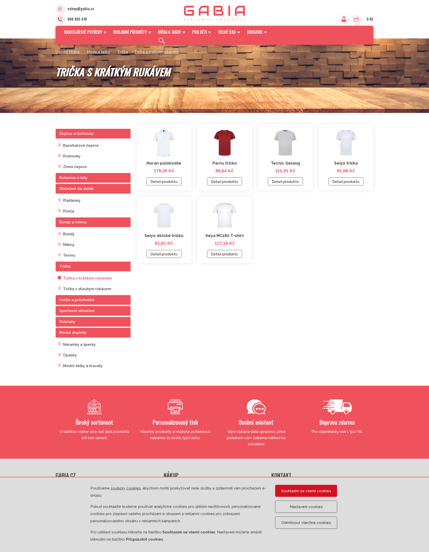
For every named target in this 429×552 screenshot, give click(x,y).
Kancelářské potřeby (83, 32)
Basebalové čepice (81, 145)
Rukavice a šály (73, 177)
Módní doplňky (73, 332)
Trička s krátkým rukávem (156, 52)
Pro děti (199, 32)
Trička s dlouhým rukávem (87, 289)
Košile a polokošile (76, 300)
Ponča (68, 211)
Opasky (70, 355)
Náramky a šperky (79, 344)
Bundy (68, 234)
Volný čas (227, 32)
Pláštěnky (71, 200)
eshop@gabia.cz (81, 8)
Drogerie (255, 32)
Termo (69, 255)
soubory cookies (126, 488)
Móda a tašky (169, 32)
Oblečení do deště (76, 188)
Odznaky (67, 321)
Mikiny (68, 244)
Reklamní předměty (130, 32)
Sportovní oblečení (77, 311)
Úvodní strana (67, 52)
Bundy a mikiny (73, 222)
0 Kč (370, 19)
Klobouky (71, 156)
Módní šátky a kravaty (83, 366)
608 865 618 (77, 19)
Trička (122, 52)
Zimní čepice (75, 167)
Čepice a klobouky (76, 133)
